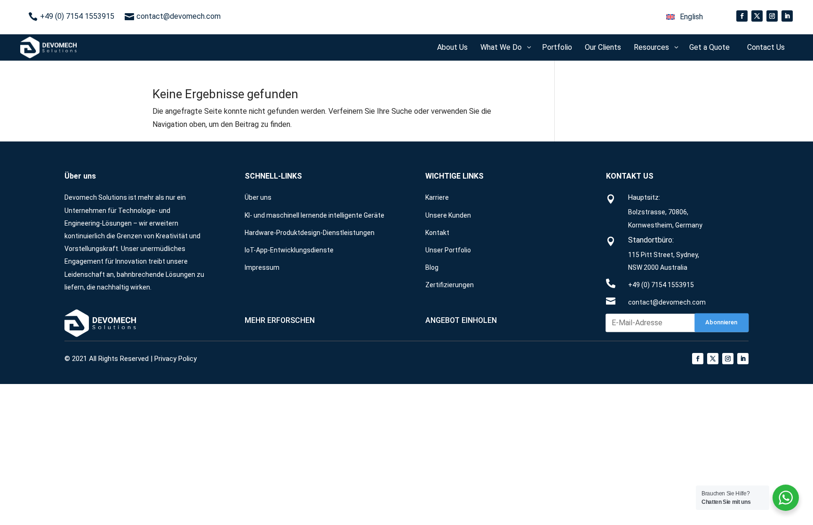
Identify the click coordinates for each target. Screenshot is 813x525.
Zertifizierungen (449, 285)
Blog (431, 267)
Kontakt (437, 232)
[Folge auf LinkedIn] (787, 16)
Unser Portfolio (448, 250)
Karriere (437, 197)
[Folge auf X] (757, 16)
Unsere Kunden (448, 215)
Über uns (258, 197)
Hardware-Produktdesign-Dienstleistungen (310, 232)
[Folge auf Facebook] (742, 16)
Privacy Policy (175, 358)
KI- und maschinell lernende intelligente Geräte (314, 215)
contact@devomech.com (667, 302)
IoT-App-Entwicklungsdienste (289, 250)
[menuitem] (685, 17)
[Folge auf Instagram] (772, 16)
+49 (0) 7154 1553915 (661, 285)
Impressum (262, 267)
